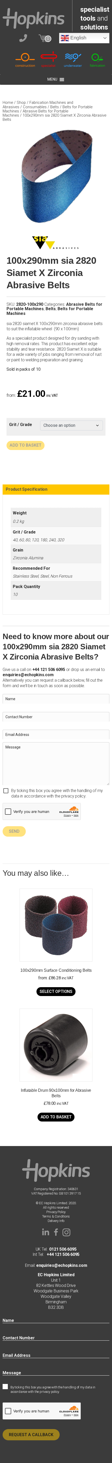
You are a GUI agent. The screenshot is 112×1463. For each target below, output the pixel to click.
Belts (54, 107)
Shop (21, 102)
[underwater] (73, 59)
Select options (56, 991)
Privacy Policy (56, 1212)
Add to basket (25, 445)
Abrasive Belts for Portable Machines (35, 113)
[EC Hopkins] (33, 18)
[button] (45, 1232)
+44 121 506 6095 (61, 1254)
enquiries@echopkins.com (28, 674)
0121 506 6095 (62, 1249)
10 (15, 594)
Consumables (35, 107)
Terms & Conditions (56, 1216)
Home (8, 102)
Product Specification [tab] (26, 489)
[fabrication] (97, 59)
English (77, 37)
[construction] (25, 59)
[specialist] (49, 59)
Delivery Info (56, 1221)
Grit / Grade (20, 424)
